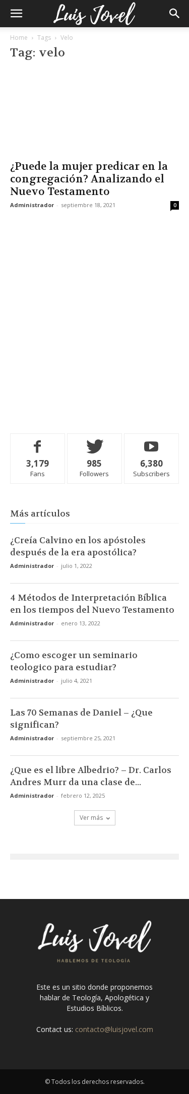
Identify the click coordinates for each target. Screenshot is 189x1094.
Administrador (32, 205)
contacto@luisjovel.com (114, 1029)
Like (37, 441)
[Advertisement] (94, 319)
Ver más (91, 817)
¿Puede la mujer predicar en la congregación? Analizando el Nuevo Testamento (89, 179)
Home (19, 37)
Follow (94, 441)
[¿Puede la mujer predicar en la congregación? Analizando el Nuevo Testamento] (94, 112)
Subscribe (151, 441)
